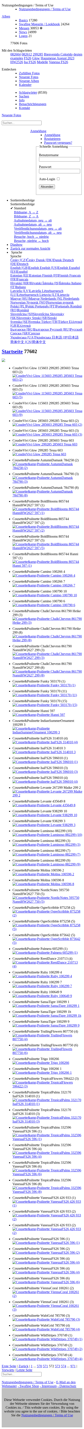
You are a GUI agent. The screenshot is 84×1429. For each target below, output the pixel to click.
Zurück (23, 1366)
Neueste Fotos (28, 77)
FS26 (27, 58)
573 (57, 1366)
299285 (38, 54)
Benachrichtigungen (32, 104)
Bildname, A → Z (26, 212)
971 (73, 1366)
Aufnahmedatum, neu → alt (33, 220)
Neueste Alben (29, 81)
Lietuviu (54, 295)
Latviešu (26, 291)
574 (63, 1366)
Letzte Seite (24, 1370)
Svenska (25, 322)
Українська (31, 337)
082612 (27, 54)
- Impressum (48, 1386)
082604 (15, 54)
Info (22, 100)
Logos (23, 36)
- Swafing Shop (28, 1386)
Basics (23, 20)
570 (39, 1366)
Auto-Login (47, 179)
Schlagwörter (28, 92)
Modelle (42, 62)
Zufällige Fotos (29, 73)
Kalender (25, 85)
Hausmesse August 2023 (57, 58)
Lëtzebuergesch (36, 293)
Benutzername (49, 155)
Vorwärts (8, 1370)
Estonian (26, 275)
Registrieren (52, 139)
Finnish (55, 275)
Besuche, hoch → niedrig (31, 236)
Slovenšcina (30, 314)
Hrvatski (26, 283)
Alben (6, 16)
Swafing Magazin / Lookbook (39, 24)
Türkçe (55, 322)
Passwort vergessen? (58, 142)
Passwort (45, 167)
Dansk (49, 260)
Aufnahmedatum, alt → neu (33, 224)
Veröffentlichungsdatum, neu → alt (38, 228)
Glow (36, 58)
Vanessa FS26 (58, 62)
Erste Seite (9, 1366)
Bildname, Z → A (26, 216)
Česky (23, 260)
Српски (25, 333)
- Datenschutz (67, 1386)
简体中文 (28, 342)
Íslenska (56, 283)
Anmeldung (38, 131)
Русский (66, 329)
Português (52, 306)
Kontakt (24, 108)
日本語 (65, 337)
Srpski (44, 318)
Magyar (25, 298)
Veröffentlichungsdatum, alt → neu (38, 232)
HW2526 (16, 62)
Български (30, 329)
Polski (22, 306)
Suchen (24, 96)
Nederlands (59, 298)
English (25, 268)
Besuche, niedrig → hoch (31, 241)
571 (45, 1366)
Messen (24, 28)
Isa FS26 (30, 62)
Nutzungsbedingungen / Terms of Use (45, 9)
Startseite (12, 351)
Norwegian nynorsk (42, 302)
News (23, 32)
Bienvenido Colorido (58, 54)
